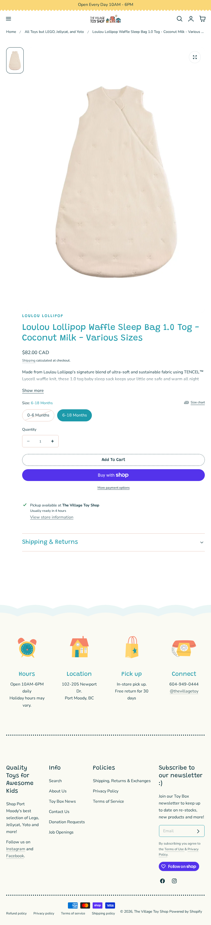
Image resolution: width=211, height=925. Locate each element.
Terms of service (73, 913)
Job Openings (61, 832)
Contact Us (59, 811)
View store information (51, 517)
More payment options (114, 487)
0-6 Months (40, 416)
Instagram (15, 849)
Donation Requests (67, 822)
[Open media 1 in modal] (195, 57)
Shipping (29, 360)
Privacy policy (43, 913)
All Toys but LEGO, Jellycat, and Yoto (54, 31)
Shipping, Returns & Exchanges (122, 781)
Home (11, 31)
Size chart (198, 402)
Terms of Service (108, 801)
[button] (9, 19)
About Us (58, 791)
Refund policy (16, 913)
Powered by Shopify (185, 911)
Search (55, 781)
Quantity (29, 429)
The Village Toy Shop (151, 911)
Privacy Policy (105, 791)
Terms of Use (174, 849)
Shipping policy (103, 913)
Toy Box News (62, 801)
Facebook (15, 856)
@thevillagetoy (184, 691)
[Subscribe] (198, 831)
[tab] (15, 60)
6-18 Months (74, 415)
